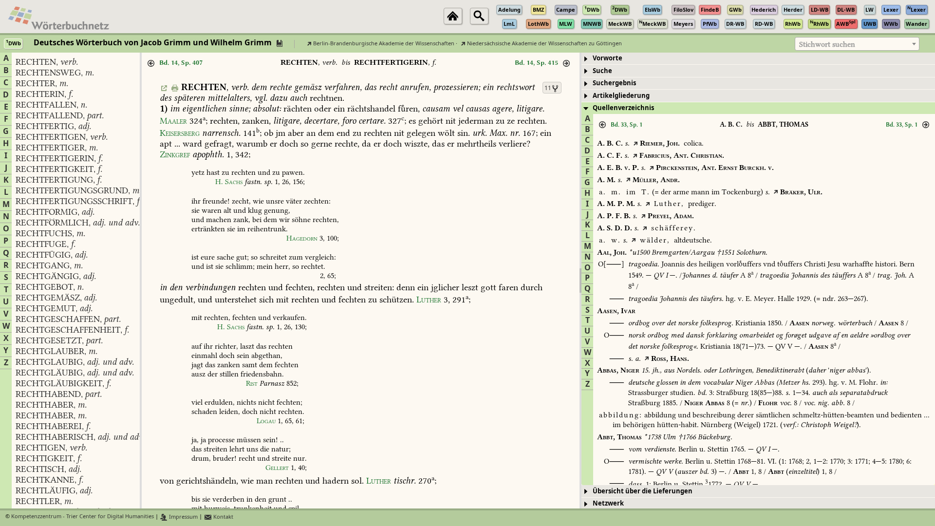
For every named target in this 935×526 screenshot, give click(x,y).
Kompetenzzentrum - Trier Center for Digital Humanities (82, 517)
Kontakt (222, 517)
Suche (602, 70)
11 (547, 88)
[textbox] (857, 44)
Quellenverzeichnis (623, 108)
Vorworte (607, 58)
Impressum (183, 517)
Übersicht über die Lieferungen (642, 491)
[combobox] (857, 44)
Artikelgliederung (621, 95)
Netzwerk (608, 503)
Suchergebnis (614, 83)
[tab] (758, 59)
